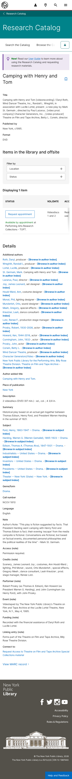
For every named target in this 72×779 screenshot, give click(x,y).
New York (8, 389)
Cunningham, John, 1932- (17, 339)
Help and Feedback (58, 775)
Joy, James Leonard (14, 284)
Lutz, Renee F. (10, 319)
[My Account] (35, 5)
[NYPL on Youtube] (65, 702)
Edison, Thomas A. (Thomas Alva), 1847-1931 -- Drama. (33, 445)
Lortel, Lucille (10, 267)
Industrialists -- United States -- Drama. (24, 453)
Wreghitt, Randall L (13, 263)
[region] (36, 214)
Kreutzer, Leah (11, 312)
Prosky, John (10, 343)
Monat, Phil (9, 299)
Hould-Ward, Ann (12, 291)
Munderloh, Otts (11, 303)
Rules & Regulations (57, 721)
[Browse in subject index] (19, 441)
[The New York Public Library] (4, 5)
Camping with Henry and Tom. (19, 378)
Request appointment (20, 214)
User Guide (34, 58)
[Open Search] (56, 5)
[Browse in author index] (42, 259)
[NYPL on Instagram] (57, 702)
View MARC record (15, 664)
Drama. (7, 491)
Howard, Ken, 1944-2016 (16, 335)
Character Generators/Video (18, 356)
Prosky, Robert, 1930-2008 (18, 327)
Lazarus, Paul (10, 279)
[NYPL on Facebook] (42, 702)
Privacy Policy (60, 716)
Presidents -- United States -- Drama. (23, 468)
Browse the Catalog (49, 45)
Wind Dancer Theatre (14, 352)
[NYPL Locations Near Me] (46, 5)
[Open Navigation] (66, 5)
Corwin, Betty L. (11, 347)
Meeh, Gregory (11, 307)
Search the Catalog (17, 45)
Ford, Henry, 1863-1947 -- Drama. (21, 430)
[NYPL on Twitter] (50, 702)
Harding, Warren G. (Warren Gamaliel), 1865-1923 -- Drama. (35, 437)
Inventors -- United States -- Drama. (22, 461)
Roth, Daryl (9, 259)
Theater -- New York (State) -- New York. (25, 476)
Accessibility (61, 710)
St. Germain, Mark (12, 272)
